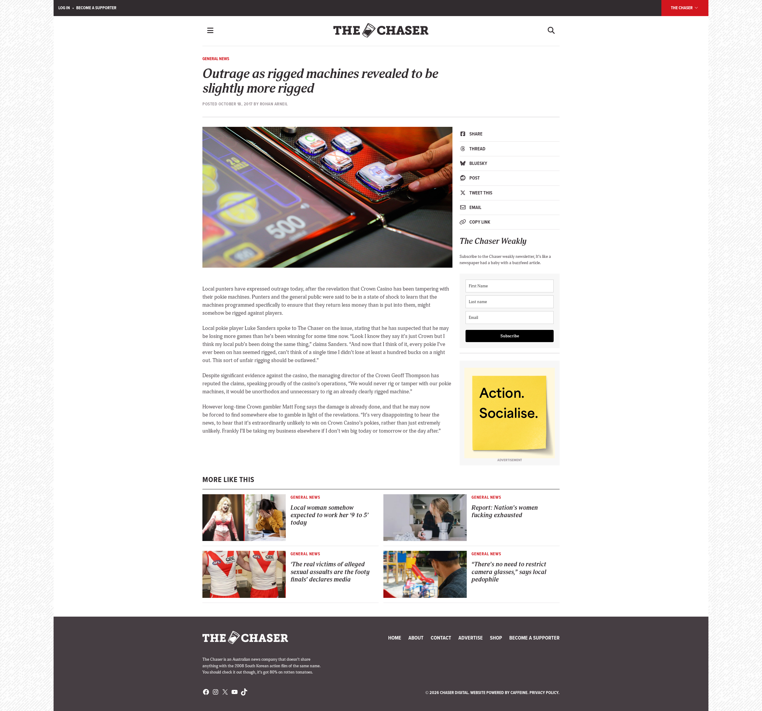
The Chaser (682, 7)
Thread (477, 148)
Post (474, 177)
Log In (64, 7)
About (416, 638)
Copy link (479, 222)
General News (215, 58)
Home (394, 638)
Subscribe (509, 336)
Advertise (470, 638)
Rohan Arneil (274, 104)
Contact (441, 638)
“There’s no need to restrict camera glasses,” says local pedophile (508, 572)
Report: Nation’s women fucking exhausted (504, 511)
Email (475, 207)
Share (476, 133)
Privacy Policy (544, 692)
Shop (496, 638)
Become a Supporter (96, 7)
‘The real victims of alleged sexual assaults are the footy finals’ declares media (330, 572)
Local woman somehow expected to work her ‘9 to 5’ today (329, 515)
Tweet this (480, 192)
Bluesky (478, 163)
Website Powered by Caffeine (498, 692)
